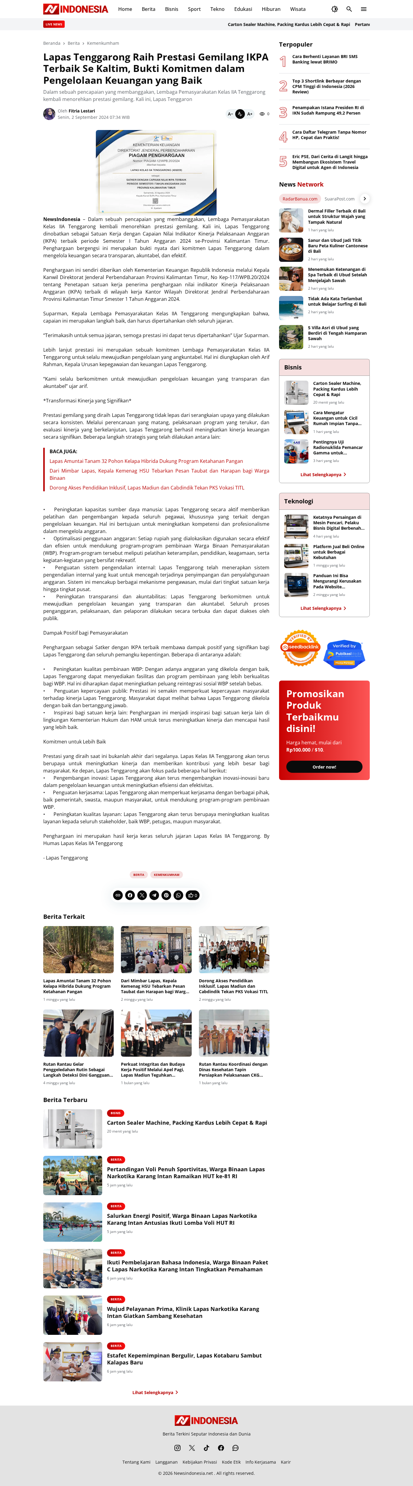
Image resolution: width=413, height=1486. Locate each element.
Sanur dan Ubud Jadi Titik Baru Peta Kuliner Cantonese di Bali (338, 246)
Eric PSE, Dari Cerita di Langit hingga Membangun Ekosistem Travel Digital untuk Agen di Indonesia (330, 162)
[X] (142, 895)
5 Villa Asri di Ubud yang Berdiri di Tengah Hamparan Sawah (337, 333)
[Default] (240, 114)
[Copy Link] (118, 895)
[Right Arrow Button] (365, 198)
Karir (286, 1462)
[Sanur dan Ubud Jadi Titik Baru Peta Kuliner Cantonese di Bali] (291, 250)
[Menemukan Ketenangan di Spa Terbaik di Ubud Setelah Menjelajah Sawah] (291, 279)
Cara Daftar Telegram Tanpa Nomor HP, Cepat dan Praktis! (329, 134)
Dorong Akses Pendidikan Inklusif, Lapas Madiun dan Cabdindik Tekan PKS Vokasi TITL (147, 487)
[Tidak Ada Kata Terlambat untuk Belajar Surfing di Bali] (291, 308)
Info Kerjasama (261, 1462)
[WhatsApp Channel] (235, 1448)
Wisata (298, 9)
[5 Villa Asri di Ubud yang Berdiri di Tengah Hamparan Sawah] (291, 337)
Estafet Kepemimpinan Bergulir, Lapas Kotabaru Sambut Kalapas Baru (184, 1359)
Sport (194, 9)
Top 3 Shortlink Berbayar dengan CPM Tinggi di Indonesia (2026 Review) (326, 86)
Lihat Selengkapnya (152, 1392)
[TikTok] (206, 1448)
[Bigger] (250, 114)
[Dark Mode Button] (335, 9)
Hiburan (271, 9)
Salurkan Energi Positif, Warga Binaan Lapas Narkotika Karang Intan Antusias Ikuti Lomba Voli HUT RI (182, 1219)
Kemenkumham (166, 875)
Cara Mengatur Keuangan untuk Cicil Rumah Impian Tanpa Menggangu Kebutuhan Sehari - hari (337, 418)
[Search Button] (349, 9)
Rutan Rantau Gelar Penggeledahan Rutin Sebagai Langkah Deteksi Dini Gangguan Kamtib (76, 1070)
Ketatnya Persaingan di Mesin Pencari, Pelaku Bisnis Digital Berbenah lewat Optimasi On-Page (338, 523)
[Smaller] (230, 114)
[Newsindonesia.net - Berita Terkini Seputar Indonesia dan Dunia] (76, 9)
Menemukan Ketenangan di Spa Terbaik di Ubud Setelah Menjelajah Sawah (337, 275)
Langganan (166, 1462)
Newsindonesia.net (193, 1473)
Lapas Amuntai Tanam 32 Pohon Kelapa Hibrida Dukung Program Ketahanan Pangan (146, 461)
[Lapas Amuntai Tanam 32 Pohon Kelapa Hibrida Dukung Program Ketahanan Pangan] (78, 949)
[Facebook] (130, 895)
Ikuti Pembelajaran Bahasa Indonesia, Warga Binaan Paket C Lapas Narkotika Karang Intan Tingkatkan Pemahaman (187, 1266)
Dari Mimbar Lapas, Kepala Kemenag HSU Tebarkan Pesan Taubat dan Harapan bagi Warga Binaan (154, 986)
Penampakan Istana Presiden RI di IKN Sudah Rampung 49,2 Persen (328, 110)
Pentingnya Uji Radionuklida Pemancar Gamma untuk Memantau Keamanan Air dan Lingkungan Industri (338, 447)
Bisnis (171, 9)
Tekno (217, 9)
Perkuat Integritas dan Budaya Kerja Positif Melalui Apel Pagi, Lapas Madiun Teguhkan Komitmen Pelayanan (153, 1070)
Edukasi (243, 9)
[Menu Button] (364, 9)
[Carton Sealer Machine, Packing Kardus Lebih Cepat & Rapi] (72, 1129)
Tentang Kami (136, 1462)
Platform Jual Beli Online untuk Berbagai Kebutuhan (338, 552)
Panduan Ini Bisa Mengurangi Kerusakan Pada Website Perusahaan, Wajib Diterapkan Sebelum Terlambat (337, 581)
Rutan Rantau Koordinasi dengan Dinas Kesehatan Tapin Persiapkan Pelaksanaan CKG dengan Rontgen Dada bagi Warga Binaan (234, 1070)
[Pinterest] (166, 895)
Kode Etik (231, 1462)
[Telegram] (154, 895)
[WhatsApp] (178, 895)
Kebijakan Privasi (200, 1462)
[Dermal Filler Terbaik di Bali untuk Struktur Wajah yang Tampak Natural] (291, 220)
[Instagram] (177, 1448)
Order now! (324, 767)
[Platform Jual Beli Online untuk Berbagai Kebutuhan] (296, 556)
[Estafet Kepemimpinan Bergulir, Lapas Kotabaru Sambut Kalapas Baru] (72, 1361)
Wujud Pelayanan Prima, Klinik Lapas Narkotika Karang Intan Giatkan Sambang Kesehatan (183, 1312)
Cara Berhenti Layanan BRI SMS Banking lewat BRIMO (325, 59)
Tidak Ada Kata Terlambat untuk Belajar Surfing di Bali (337, 301)
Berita (148, 9)
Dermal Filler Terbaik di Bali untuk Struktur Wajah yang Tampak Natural (337, 216)
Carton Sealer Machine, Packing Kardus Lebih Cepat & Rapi (266, 24)
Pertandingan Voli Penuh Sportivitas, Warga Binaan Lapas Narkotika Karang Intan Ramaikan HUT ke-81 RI (186, 1173)
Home (125, 9)
